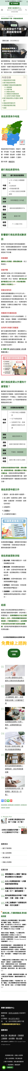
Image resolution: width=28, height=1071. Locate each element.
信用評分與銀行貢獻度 (13, 96)
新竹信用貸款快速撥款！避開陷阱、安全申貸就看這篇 (14, 769)
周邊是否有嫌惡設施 (13, 94)
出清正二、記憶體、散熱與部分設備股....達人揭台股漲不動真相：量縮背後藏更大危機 (14, 976)
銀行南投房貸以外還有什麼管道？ (13, 99)
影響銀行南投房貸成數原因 (12, 85)
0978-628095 (14, 1013)
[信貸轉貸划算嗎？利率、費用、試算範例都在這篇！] (15, 713)
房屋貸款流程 (24, 805)
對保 (15, 582)
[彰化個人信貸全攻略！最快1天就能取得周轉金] (15, 738)
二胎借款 (4, 1038)
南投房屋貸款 (4, 805)
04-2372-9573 (14, 1019)
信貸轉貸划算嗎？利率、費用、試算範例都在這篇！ (14, 725)
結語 (4, 108)
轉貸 (11, 542)
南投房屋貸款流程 (9, 105)
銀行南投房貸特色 (9, 83)
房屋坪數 (9, 89)
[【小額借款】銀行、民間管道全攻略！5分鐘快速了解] (15, 690)
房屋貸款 (14, 25)
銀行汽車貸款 (7, 848)
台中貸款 (12, 1038)
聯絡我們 (17, 1065)
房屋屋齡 (9, 87)
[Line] (4, 1067)
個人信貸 (19, 1038)
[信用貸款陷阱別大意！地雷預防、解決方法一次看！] (15, 781)
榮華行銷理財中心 (14, 8)
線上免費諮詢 (14, 3)
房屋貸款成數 (11, 805)
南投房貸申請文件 (9, 103)
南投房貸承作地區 (9, 80)
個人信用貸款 (7, 853)
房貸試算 (8, 807)
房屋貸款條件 (17, 805)
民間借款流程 (9, 1055)
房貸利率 (3, 807)
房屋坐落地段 (11, 92)
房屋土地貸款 (7, 862)
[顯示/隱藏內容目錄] (23, 77)
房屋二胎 (4, 1035)
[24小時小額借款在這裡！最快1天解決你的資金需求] (15, 670)
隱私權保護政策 (19, 1062)
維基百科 (12, 162)
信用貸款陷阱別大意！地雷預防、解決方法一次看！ (14, 791)
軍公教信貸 (6, 858)
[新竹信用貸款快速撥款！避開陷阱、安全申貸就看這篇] (15, 758)
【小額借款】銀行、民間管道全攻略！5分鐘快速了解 (14, 700)
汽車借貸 (21, 1035)
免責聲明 (10, 1065)
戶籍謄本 (7, 511)
